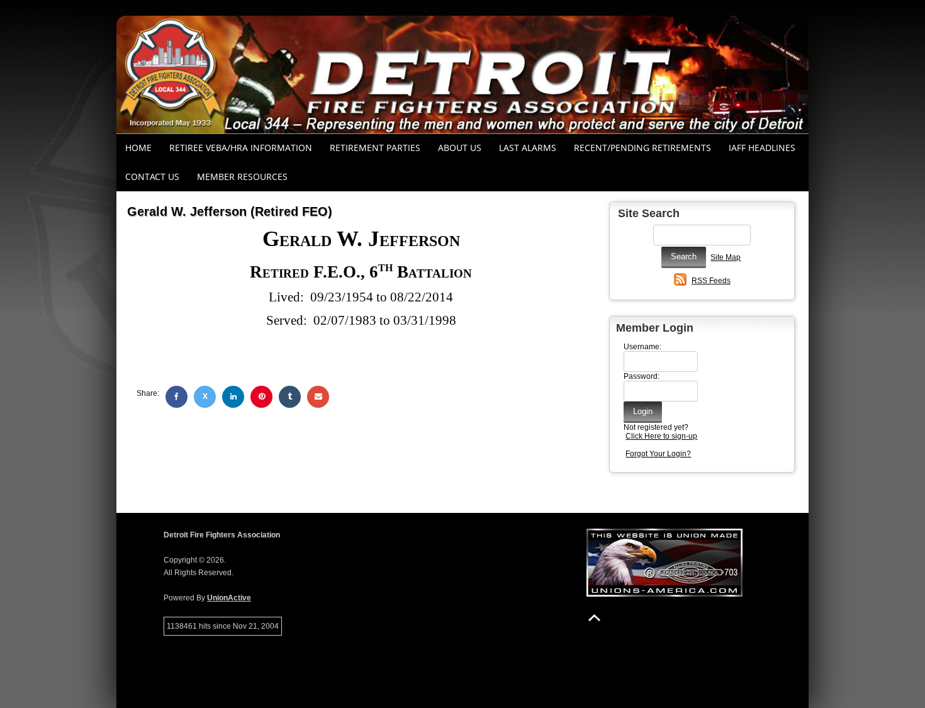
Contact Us (152, 177)
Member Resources (242, 177)
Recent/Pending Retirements (642, 148)
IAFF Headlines (762, 148)
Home (138, 148)
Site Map (725, 257)
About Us (459, 148)
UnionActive (229, 597)
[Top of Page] (594, 617)
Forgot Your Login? (658, 453)
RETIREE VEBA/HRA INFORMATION (240, 148)
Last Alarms (527, 148)
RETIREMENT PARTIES (375, 148)
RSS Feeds (711, 280)
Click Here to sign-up (661, 436)
